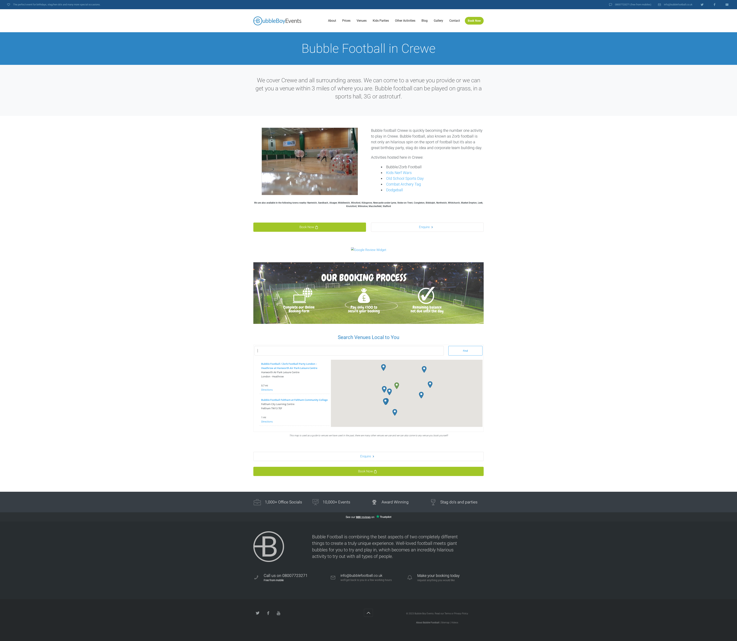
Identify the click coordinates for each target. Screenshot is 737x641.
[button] (396, 385)
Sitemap (445, 622)
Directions (267, 389)
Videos (454, 622)
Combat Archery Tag (403, 184)
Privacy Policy (461, 613)
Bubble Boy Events (424, 613)
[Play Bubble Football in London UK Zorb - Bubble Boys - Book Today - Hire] (277, 20)
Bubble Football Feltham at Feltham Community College (294, 400)
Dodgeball (394, 190)
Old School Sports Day (405, 178)
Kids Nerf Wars (399, 172)
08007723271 (622, 4)
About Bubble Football (427, 622)
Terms (448, 613)
